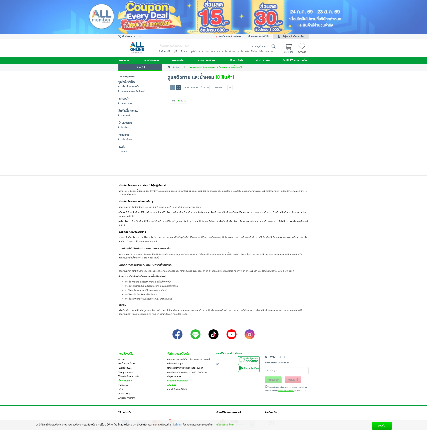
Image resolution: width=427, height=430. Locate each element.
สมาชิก (121, 359)
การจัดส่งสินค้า (125, 368)
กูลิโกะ (176, 51)
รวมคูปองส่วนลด (207, 60)
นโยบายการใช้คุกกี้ (175, 363)
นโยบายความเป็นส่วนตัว (286, 391)
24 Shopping (124, 385)
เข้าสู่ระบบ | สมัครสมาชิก (293, 36)
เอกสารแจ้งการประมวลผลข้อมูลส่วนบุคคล (185, 368)
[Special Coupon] (213, 17)
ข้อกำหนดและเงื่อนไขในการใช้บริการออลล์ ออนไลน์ (188, 359)
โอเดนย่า (184, 51)
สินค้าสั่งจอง (263, 60)
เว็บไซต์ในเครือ (125, 380)
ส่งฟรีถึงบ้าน (151, 60)
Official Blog (124, 393)
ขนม (213, 51)
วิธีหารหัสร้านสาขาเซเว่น (128, 376)
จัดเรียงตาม (205, 87)
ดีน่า (261, 51)
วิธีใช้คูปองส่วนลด (125, 372)
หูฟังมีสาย (195, 51)
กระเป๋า (240, 51)
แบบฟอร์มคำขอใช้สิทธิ (177, 389)
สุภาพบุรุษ (273, 380)
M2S (120, 389)
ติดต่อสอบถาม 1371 (131, 36)
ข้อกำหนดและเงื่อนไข (178, 354)
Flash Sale (236, 60)
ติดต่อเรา (171, 385)
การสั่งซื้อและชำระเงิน (127, 363)
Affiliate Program (126, 398)
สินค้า (138, 67)
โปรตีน (254, 51)
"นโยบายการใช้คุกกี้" (225, 424)
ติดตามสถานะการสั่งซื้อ (258, 36)
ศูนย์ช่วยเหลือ (125, 354)
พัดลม (232, 51)
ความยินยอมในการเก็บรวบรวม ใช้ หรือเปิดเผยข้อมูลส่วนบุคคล (187, 374)
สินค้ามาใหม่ (178, 60)
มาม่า (224, 51)
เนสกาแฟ (269, 51)
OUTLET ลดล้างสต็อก (296, 60)
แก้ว (247, 51)
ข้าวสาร (205, 51)
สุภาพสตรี (293, 380)
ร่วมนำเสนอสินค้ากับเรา (177, 380)
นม (218, 51)
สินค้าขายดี (124, 60)
